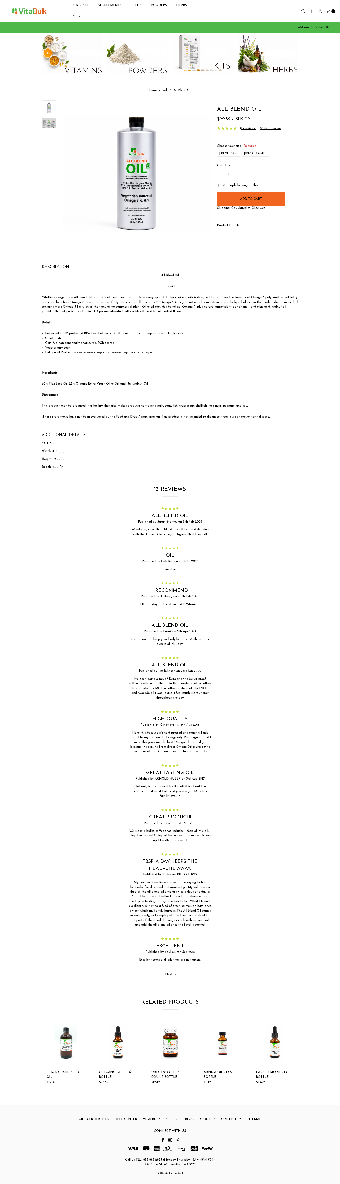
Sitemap (254, 1119)
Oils (76, 16)
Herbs (181, 5)
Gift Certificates (94, 1119)
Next (169, 974)
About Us (207, 1119)
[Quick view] (82, 1027)
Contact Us (231, 1119)
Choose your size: (236, 146)
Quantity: (224, 165)
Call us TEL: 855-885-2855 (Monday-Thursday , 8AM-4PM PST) (170, 1159)
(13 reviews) (248, 128)
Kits (138, 5)
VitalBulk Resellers (161, 1119)
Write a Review (270, 128)
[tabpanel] (65, 1054)
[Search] (303, 11)
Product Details (228, 225)
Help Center (126, 1119)
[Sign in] (319, 11)
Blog (189, 1119)
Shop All (81, 5)
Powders (159, 5)
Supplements (110, 5)
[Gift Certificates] (311, 11)
